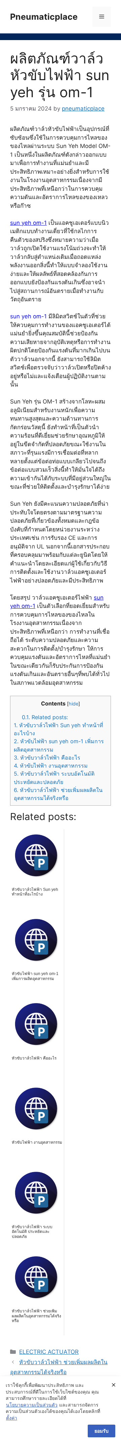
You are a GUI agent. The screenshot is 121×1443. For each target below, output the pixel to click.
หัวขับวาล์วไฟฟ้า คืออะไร (47, 757)
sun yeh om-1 (28, 222)
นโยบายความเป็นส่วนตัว (31, 1405)
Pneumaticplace (44, 17)
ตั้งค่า (11, 1418)
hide (73, 704)
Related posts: (45, 717)
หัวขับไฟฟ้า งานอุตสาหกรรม (51, 765)
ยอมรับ (101, 1431)
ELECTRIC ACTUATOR (49, 1351)
